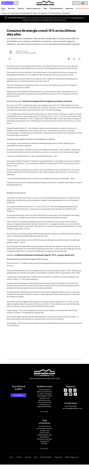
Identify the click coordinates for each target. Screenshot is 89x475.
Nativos (35, 13)
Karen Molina (23, 51)
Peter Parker (26, 13)
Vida (45, 8)
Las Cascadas (14, 13)
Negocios (44, 13)
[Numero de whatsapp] (66, 395)
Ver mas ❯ (44, 411)
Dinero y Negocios (72, 457)
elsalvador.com (77, 18)
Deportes (69, 8)
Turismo (20, 8)
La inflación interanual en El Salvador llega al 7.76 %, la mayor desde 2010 (44, 255)
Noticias (11, 8)
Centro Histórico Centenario (60, 13)
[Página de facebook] (65, 391)
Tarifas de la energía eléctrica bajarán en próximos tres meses (47, 101)
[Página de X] (70, 391)
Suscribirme (18, 395)
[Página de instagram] (75, 391)
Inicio (3, 8)
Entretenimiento (56, 8)
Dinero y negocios (34, 8)
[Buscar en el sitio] (16, 3)
